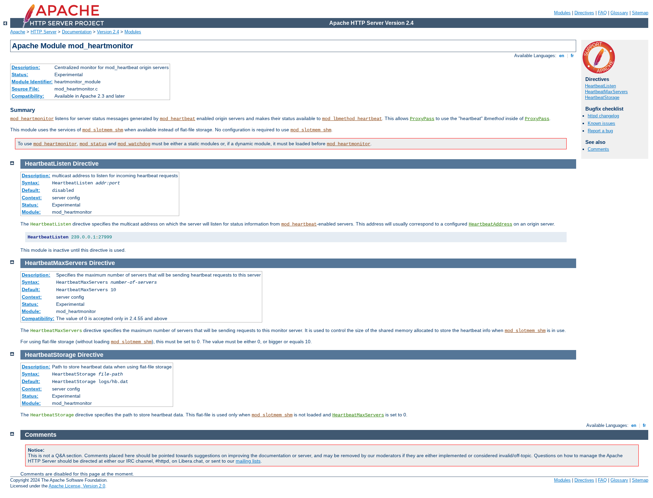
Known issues (601, 123)
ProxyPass (422, 118)
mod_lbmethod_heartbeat (352, 118)
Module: (31, 212)
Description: (26, 67)
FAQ (602, 12)
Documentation (76, 31)
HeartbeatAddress (490, 224)
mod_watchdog (134, 144)
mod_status (93, 144)
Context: (32, 197)
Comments (598, 149)
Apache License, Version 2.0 (77, 485)
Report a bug (600, 130)
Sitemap (640, 12)
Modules (562, 12)
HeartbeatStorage (602, 97)
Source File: (25, 89)
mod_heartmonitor (32, 118)
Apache (17, 31)
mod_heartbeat (177, 118)
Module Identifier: (32, 81)
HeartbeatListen (600, 85)
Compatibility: (28, 96)
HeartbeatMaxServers (606, 91)
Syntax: (30, 182)
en (562, 55)
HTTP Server (43, 31)
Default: (31, 190)
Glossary (619, 12)
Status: (20, 74)
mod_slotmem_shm (102, 130)
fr (572, 55)
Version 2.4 (108, 31)
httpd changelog (603, 115)
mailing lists (248, 461)
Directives (584, 12)
